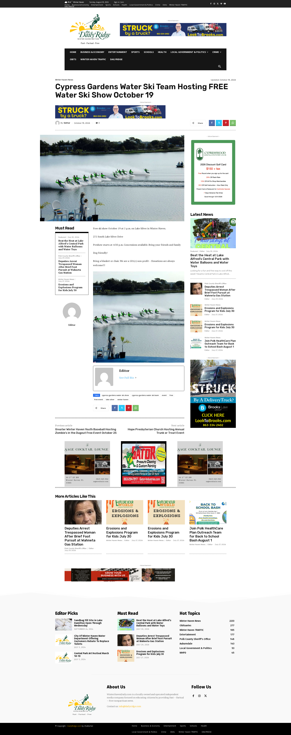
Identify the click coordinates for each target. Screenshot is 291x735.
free (171, 395)
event (164, 395)
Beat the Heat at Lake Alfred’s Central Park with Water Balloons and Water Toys (71, 245)
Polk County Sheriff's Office (69, 256)
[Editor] (58, 123)
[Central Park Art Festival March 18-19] (63, 658)
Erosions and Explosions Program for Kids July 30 (70, 287)
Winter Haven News (64, 80)
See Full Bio (126, 377)
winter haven (122, 399)
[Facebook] (211, 4)
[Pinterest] (226, 123)
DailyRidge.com (74, 726)
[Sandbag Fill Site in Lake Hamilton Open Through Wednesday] (63, 624)
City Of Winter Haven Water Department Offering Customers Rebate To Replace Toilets (91, 639)
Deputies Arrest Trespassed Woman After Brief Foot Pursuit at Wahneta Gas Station (70, 266)
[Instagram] (214, 4)
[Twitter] (218, 4)
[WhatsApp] (233, 123)
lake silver (110, 399)
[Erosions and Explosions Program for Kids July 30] (196, 310)
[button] (219, 66)
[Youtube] (224, 4)
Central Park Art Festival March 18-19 (91, 654)
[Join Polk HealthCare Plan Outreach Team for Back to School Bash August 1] (196, 343)
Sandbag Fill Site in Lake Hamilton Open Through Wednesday (88, 623)
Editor (67, 123)
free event (98, 399)
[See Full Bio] (136, 377)
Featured (62, 237)
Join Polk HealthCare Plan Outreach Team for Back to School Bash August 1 (220, 343)
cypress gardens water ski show (115, 395)
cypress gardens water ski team (145, 395)
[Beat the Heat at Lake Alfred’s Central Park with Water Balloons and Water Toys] (213, 233)
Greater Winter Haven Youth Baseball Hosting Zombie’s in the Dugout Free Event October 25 (86, 431)
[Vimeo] (221, 4)
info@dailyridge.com (130, 706)
